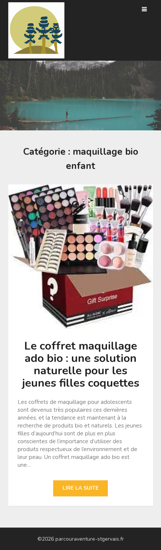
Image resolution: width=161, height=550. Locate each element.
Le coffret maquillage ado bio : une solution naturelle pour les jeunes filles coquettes (80, 364)
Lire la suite (80, 488)
